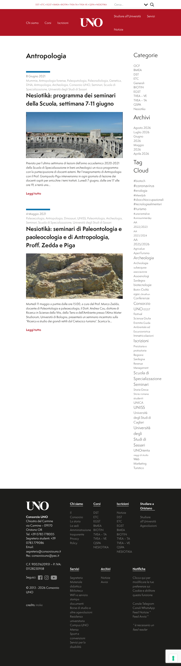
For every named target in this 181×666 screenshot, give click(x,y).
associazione (140, 272)
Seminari (141, 384)
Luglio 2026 (141, 132)
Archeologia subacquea (141, 265)
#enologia (140, 190)
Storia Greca (141, 390)
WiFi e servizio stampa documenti (79, 599)
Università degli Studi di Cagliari (142, 417)
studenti (138, 398)
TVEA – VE (140, 96)
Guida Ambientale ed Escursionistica (142, 327)
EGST (49, 4)
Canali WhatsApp (144, 608)
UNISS (139, 407)
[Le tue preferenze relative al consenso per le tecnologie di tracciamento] (173, 658)
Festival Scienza (138, 316)
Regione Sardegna (139, 357)
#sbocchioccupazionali (149, 199)
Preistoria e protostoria (140, 348)
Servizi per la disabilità (78, 644)
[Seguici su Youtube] (53, 577)
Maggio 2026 (139, 147)
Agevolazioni (148, 525)
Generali (139, 83)
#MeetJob (140, 195)
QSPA (91, 4)
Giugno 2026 (138, 138)
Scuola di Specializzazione (148, 375)
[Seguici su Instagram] (46, 577)
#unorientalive (142, 214)
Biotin (137, 289)
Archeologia (144, 258)
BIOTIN (64, 4)
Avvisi (104, 582)
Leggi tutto (33, 193)
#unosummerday (142, 218)
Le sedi (74, 525)
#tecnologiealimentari (148, 204)
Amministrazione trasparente (80, 532)
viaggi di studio (141, 455)
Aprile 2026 (141, 153)
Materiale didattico (76, 584)
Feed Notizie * (142, 612)
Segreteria (76, 577)
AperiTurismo (142, 253)
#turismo (140, 209)
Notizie (121, 512)
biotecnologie (142, 285)
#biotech (139, 181)
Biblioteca (76, 590)
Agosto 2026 (142, 127)
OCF (137, 66)
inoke (39, 605)
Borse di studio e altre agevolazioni (81, 610)
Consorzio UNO (142, 306)
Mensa (74, 629)
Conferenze (142, 298)
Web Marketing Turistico (140, 463)
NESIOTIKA (101, 4)
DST (37, 4)
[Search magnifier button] (152, 5)
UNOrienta (142, 450)
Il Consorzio (76, 514)
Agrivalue (139, 249)
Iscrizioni (141, 341)
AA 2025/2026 (141, 241)
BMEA (56, 4)
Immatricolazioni (144, 336)
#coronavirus (144, 185)
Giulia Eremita (142, 320)
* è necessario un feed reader (143, 627)
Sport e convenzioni (77, 635)
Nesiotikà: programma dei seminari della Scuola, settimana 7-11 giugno (71, 99)
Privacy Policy (74, 540)
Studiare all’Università (148, 519)
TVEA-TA (73, 4)
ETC (43, 4)
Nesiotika (38, 72)
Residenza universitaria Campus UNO (79, 620)
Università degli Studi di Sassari (142, 436)
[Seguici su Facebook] (39, 577)
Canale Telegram (143, 603)
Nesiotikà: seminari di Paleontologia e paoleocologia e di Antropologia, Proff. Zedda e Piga (74, 237)
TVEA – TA (140, 100)
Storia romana (141, 394)
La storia (75, 521)
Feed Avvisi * (141, 616)
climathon (145, 294)
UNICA (138, 402)
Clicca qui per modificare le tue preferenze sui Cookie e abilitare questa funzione (144, 586)
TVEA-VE (83, 4)
